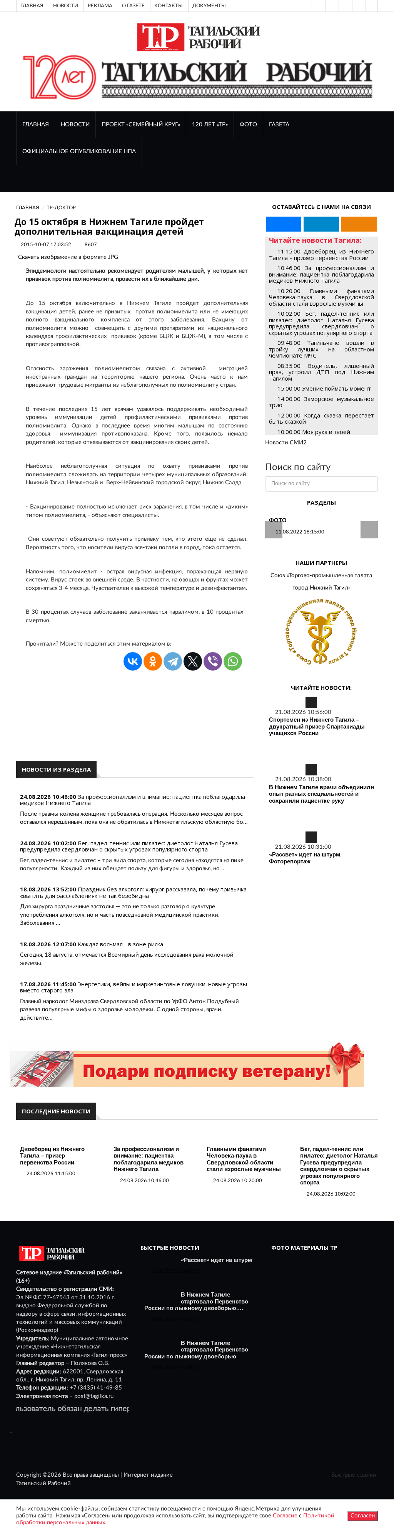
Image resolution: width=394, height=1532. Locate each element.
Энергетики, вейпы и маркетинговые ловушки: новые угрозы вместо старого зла (133, 987)
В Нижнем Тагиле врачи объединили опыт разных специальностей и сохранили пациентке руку (321, 794)
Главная (31, 5)
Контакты (168, 5)
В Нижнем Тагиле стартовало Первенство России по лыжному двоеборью (196, 1350)
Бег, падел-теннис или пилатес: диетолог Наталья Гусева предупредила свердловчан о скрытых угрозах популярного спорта (129, 846)
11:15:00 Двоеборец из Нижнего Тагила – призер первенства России (321, 254)
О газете (133, 5)
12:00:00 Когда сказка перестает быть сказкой (321, 418)
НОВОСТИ (75, 125)
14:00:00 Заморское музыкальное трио (321, 402)
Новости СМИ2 (286, 443)
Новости (65, 5)
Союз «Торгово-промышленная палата (321, 575)
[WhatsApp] (233, 661)
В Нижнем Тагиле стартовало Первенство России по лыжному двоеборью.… (196, 1301)
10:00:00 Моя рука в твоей (313, 432)
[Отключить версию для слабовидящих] (331, 6)
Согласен (363, 1516)
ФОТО (248, 125)
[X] (193, 661)
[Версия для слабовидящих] (318, 6)
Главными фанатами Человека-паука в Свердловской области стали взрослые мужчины (244, 1159)
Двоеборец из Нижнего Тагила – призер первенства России (52, 1156)
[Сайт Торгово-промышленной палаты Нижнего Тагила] (321, 632)
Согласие (285, 1516)
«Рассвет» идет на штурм (216, 1260)
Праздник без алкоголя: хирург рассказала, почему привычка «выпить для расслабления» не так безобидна (133, 892)
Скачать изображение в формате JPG (68, 257)
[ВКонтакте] (345, 6)
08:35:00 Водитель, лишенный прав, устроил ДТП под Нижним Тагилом (321, 372)
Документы (209, 5)
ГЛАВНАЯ (35, 125)
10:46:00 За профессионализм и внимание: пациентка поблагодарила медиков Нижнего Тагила (321, 274)
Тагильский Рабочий (43, 1483)
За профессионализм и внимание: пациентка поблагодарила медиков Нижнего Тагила (132, 800)
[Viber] (213, 661)
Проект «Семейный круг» (141, 125)
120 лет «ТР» (210, 125)
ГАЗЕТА (279, 125)
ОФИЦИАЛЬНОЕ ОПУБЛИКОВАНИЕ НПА (79, 151)
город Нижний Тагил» (321, 588)
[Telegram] (358, 6)
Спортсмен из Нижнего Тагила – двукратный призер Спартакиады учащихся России (317, 726)
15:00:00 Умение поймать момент (324, 388)
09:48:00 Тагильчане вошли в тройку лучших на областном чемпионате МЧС (321, 349)
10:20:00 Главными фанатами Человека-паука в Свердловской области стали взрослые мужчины (321, 297)
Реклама (100, 5)
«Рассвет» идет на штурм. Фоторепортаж (305, 858)
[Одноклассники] (371, 6)
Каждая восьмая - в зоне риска (120, 944)
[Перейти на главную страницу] (197, 37)
